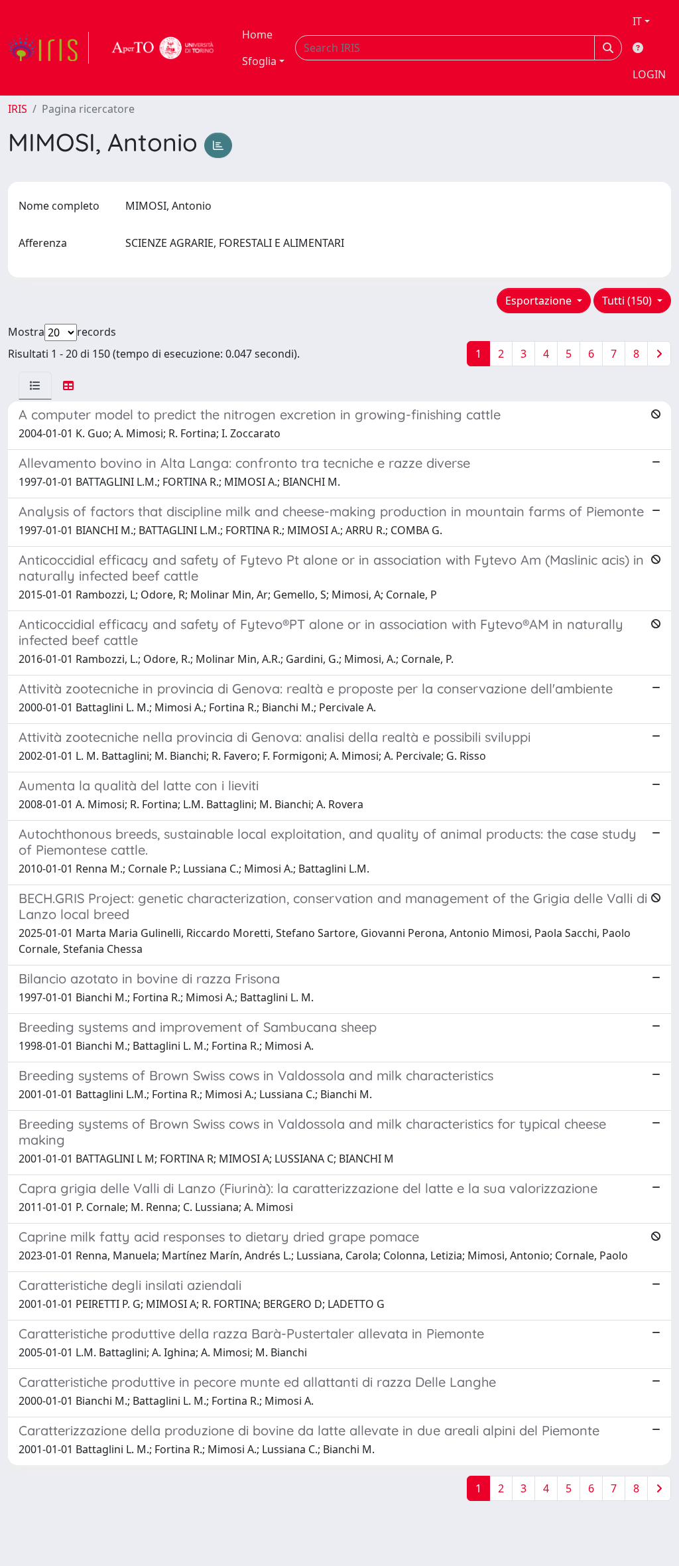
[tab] (35, 385)
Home (257, 34)
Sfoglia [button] (259, 61)
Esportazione (539, 300)
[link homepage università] (163, 48)
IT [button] (637, 21)
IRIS (17, 109)
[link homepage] (48, 48)
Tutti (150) (628, 300)
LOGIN (649, 74)
